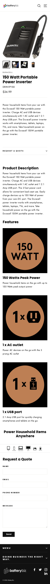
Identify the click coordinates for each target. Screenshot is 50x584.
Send (8, 534)
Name (6, 466)
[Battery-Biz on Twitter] (40, 569)
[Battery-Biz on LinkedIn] (45, 573)
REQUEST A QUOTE (13, 151)
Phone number (11, 493)
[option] (25, 36)
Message (8, 506)
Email (6, 479)
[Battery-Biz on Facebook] (34, 569)
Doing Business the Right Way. (23, 558)
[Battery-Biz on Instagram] (45, 569)
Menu (7, 548)
